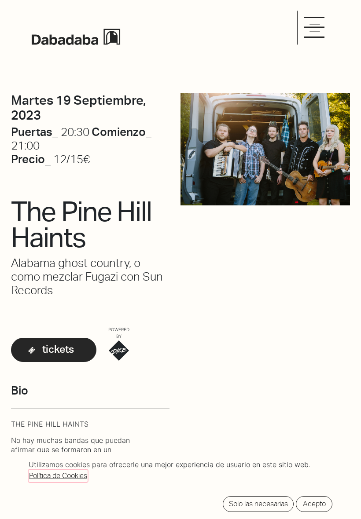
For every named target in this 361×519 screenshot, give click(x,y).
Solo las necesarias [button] (258, 504)
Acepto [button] (314, 504)
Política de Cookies (58, 475)
